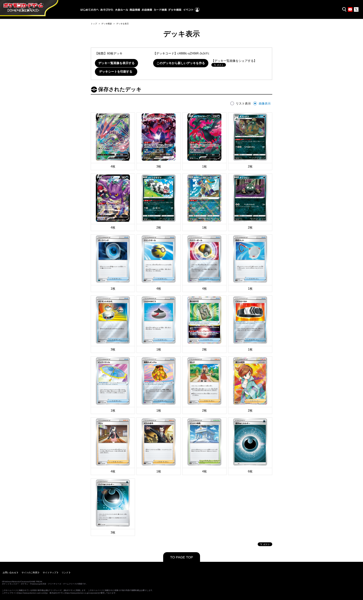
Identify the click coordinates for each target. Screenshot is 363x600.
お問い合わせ (9, 572)
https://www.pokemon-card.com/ (31, 593)
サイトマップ (49, 572)
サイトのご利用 (29, 572)
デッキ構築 (106, 23)
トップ (94, 23)
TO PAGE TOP (181, 557)
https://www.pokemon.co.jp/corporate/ (81, 593)
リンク (65, 572)
